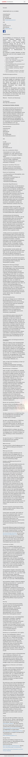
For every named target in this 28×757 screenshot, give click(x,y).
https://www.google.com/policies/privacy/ (11, 745)
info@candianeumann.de (10, 20)
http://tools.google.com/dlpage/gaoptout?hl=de (12, 730)
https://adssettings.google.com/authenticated (12, 747)
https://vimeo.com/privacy (8, 723)
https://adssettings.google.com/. (9, 735)
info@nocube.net (8, 28)
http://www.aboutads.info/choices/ (10, 533)
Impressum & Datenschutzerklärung (19, 755)
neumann (7, 1)
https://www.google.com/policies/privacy (11, 728)
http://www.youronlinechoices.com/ (10, 534)
